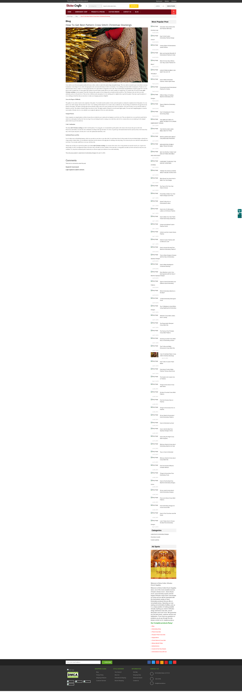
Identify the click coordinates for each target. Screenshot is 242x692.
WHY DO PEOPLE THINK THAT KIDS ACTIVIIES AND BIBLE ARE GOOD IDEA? (163, 153)
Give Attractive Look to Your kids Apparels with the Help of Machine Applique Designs (163, 273)
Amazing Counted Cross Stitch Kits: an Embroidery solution (168, 339)
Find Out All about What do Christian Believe (167, 466)
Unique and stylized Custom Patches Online (167, 225)
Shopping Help (137, 675)
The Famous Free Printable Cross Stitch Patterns (167, 331)
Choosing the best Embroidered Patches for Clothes (168, 88)
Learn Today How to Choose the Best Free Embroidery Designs (163, 522)
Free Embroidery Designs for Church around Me (167, 506)
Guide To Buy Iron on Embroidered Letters (165, 202)
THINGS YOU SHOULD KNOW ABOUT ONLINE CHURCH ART (168, 171)
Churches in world (155, 537)
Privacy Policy (99, 675)
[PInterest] (166, 662)
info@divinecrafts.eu (169, 620)
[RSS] (162, 662)
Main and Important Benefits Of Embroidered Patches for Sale (168, 54)
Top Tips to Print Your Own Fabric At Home (166, 187)
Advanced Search (137, 677)
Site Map (135, 672)
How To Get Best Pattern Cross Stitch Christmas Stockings (168, 354)
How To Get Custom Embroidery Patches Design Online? (162, 37)
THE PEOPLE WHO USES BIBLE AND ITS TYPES (166, 130)
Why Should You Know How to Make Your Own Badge (168, 179)
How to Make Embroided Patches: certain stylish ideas (167, 80)
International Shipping (120, 677)
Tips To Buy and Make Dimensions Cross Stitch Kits (167, 347)
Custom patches (155, 540)
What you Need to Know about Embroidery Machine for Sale (168, 445)
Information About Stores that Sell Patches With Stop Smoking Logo (163, 28)
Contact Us (136, 680)
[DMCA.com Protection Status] (72, 675)
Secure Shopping (119, 680)
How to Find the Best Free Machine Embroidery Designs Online (163, 482)
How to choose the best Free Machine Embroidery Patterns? (168, 248)
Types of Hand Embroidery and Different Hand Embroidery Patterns (163, 283)
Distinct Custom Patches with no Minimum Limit (167, 240)
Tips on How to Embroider (166, 452)
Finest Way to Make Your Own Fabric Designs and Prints (167, 194)
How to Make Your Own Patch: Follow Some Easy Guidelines (167, 217)
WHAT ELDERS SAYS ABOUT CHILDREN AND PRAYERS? (167, 137)
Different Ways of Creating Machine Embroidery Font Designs (162, 96)
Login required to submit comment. (75, 170)
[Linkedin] (170, 662)
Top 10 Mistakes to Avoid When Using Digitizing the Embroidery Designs (163, 307)
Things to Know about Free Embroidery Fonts (167, 474)
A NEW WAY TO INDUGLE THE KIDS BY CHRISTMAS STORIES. (163, 163)
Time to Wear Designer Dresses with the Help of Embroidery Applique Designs (163, 256)
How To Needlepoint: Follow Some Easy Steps (167, 112)
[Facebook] (149, 662)
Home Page (70, 16)
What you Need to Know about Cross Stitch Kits (168, 458)
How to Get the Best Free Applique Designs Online (166, 429)
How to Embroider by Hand (167, 423)
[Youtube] (174, 662)
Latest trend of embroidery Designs (87, 153)
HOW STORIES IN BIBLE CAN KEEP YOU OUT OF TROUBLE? (163, 71)
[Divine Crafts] (74, 6)
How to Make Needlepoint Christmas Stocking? (166, 265)
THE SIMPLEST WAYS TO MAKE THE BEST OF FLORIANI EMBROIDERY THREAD (163, 121)
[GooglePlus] (157, 662)
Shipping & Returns (101, 677)
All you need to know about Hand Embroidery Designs (167, 491)
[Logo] (70, 669)
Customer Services (101, 680)
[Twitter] (153, 662)
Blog (77, 16)
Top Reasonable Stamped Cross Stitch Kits (166, 324)
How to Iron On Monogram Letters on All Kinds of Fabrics (167, 210)
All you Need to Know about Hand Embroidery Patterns (167, 416)
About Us (117, 675)
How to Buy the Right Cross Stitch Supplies (167, 437)
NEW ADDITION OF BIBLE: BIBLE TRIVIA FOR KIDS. (167, 145)
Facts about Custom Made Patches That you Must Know (167, 370)
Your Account (118, 672)
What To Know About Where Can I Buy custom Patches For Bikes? (163, 62)
